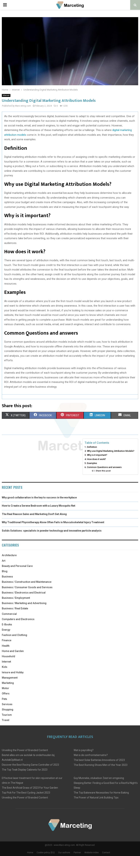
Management (10, 677)
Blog (4, 571)
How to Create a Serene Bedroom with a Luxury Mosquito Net (38, 505)
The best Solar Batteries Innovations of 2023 (99, 760)
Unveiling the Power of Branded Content (25, 750)
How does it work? (96, 459)
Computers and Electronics (18, 619)
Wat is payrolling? (84, 750)
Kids (4, 666)
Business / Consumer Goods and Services (27, 587)
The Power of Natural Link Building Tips (96, 797)
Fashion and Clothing (14, 635)
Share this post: (103, 470)
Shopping (7, 709)
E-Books (7, 624)
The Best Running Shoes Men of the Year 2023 (100, 764)
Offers (5, 693)
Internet (6, 95)
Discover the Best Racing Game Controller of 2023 (30, 764)
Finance (6, 640)
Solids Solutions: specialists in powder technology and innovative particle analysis (52, 530)
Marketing (8, 682)
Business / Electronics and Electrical (24, 592)
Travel (5, 720)
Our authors (64, 852)
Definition (92, 447)
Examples (92, 463)
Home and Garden (13, 651)
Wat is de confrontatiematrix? (91, 755)
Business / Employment (16, 597)
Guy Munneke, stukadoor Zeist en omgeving (99, 778)
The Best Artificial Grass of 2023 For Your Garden (30, 787)
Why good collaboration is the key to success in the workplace (39, 497)
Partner (77, 852)
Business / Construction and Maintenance (26, 581)
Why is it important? (97, 455)
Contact (106, 852)
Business (7, 576)
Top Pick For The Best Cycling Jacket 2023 (26, 792)
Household (8, 656)
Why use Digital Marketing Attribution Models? (110, 451)
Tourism (7, 714)
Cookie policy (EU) (46, 852)
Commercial (9, 613)
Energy (6, 629)
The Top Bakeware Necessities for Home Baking (101, 792)
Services (7, 704)
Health (5, 645)
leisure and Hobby (13, 672)
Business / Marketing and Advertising (24, 603)
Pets (4, 699)
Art (3, 560)
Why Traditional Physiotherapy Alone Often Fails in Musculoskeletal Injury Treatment (53, 522)
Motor (5, 688)
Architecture (9, 555)
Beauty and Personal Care (17, 566)
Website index (91, 852)
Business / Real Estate (15, 608)
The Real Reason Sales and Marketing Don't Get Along (34, 514)
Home (30, 852)
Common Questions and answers (104, 467)
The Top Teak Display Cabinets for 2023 (24, 769)
